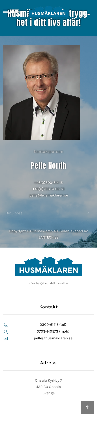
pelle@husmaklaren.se (48, 195)
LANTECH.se (48, 237)
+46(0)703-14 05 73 (48, 189)
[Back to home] (48, 11)
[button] (11, 11)
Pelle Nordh (48, 165)
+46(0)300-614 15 (48, 182)
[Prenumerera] (88, 213)
